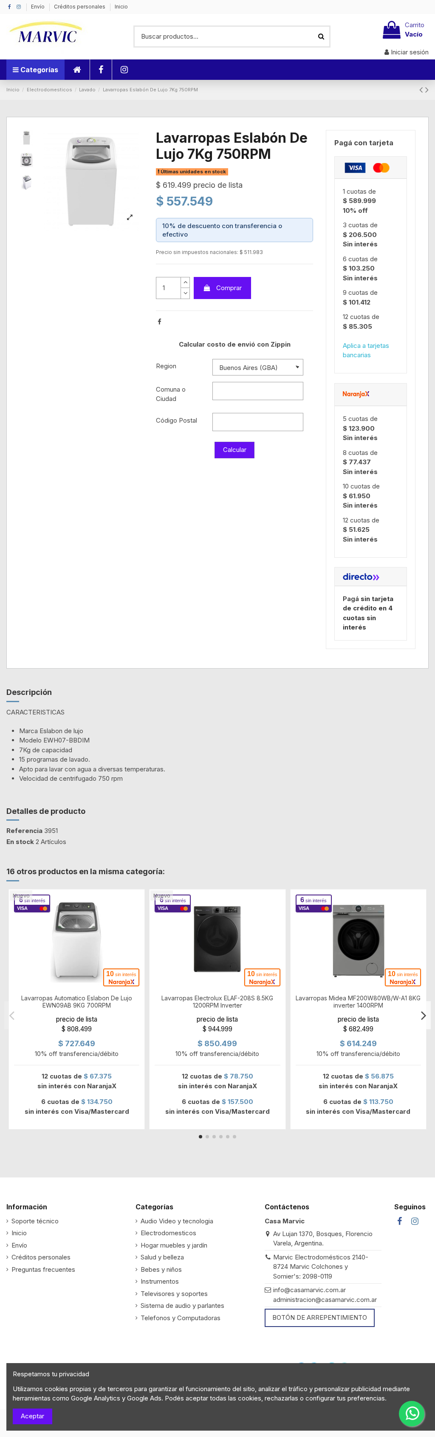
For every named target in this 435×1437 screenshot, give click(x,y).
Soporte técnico (35, 1221)
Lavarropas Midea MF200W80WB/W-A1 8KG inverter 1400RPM (358, 1001)
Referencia (24, 831)
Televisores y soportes (174, 1294)
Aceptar (32, 1416)
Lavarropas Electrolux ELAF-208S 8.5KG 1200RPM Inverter (217, 1001)
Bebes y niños (161, 1269)
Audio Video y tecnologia (177, 1221)
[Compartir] (159, 322)
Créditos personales (80, 6)
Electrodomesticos (168, 1233)
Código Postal (176, 420)
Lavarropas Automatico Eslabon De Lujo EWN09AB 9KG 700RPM (76, 1001)
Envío (38, 6)
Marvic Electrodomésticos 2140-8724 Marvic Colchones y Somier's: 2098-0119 (320, 1266)
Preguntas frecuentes (43, 1269)
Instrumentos (160, 1281)
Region (166, 366)
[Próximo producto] (427, 89)
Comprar (229, 288)
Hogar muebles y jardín (174, 1245)
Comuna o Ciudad (171, 394)
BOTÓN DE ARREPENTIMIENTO (319, 1317)
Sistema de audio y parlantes (182, 1305)
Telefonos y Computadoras (180, 1318)
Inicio (121, 6)
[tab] (371, 168)
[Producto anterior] (422, 89)
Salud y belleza (162, 1257)
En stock (20, 842)
